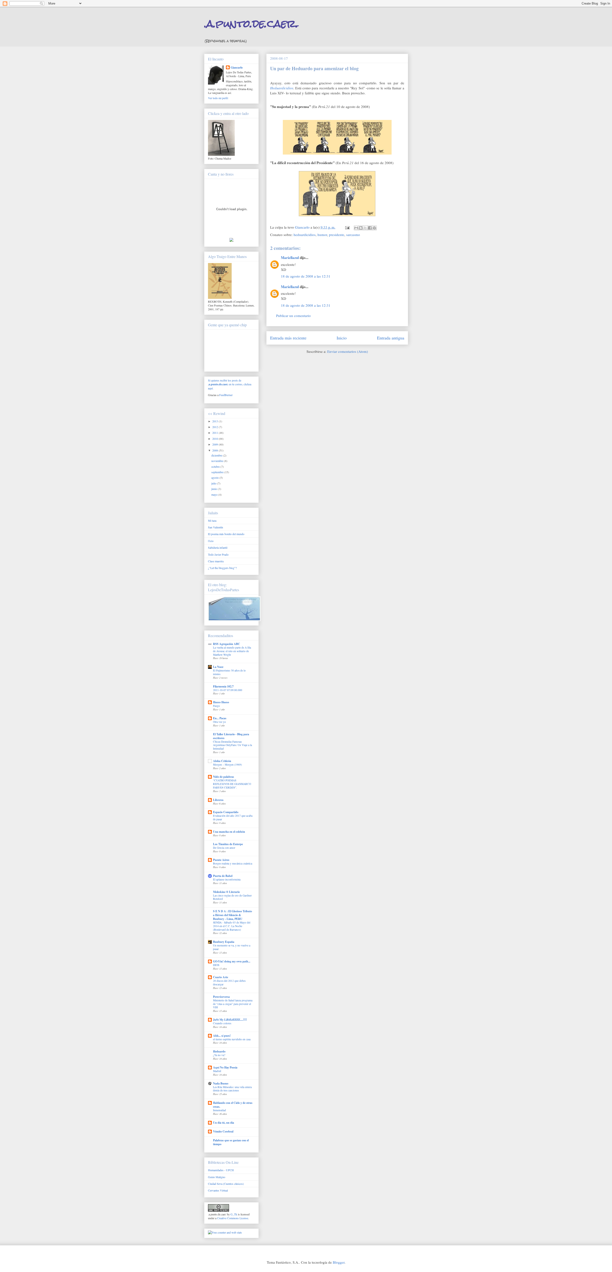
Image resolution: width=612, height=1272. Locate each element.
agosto (215, 477)
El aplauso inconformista (226, 879)
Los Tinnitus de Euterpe (228, 844)
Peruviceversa (221, 997)
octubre (215, 466)
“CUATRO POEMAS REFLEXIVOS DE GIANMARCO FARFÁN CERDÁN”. (232, 783)
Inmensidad (219, 1110)
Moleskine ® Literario (226, 892)
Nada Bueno (220, 1083)
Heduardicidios (281, 88)
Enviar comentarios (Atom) (347, 351)
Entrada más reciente (288, 338)
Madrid (217, 1071)
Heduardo (219, 1051)
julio (214, 483)
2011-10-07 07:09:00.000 (227, 690)
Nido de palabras (223, 777)
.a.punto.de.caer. (251, 23)
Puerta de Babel (222, 876)
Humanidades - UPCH (221, 1170)
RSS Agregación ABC (226, 644)
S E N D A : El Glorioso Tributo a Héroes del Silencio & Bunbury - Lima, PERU (232, 915)
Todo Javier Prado (218, 554)
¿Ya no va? (219, 1055)
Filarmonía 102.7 (223, 686)
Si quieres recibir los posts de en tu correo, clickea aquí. (229, 384)
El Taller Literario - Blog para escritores (231, 736)
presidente (336, 234)
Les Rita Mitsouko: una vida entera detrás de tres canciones (232, 1088)
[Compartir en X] (365, 227)
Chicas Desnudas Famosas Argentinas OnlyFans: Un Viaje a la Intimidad (232, 745)
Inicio (342, 338)
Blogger (338, 1262)
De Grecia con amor (224, 847)
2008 (215, 450)
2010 (215, 438)
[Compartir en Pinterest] (374, 227)
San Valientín (215, 527)
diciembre (217, 455)
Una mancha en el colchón (229, 832)
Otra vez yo (219, 722)
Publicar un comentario (293, 315)
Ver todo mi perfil (218, 98)
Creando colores (222, 1023)
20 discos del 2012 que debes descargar (229, 982)
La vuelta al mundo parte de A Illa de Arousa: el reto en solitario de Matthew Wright (232, 651)
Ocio (210, 541)
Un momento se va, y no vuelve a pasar (231, 947)
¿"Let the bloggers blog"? (222, 568)
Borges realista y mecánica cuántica (232, 863)
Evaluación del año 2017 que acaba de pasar (232, 817)
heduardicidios (305, 234)
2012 (215, 427)
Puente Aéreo (221, 860)
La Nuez (218, 667)
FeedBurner (226, 395)
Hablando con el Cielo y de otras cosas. (232, 1105)
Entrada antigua (390, 338)
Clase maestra (216, 561)
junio (214, 489)
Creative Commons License (232, 1218)
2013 (215, 421)
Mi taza (212, 520)
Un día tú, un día (223, 1123)
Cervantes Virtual (218, 1190)
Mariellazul (290, 257)
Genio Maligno (216, 1177)
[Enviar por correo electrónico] (356, 227)
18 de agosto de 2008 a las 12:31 (305, 276)
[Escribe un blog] (360, 227)
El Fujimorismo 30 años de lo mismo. (229, 672)
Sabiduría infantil (217, 547)
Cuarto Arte (220, 977)
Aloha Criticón (222, 761)
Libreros (218, 800)
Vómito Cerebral (223, 1131)
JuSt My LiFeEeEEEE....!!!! (230, 1020)
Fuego (216, 706)
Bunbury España (223, 942)
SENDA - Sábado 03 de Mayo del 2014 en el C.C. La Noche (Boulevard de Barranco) (231, 926)
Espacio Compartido (225, 812)
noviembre (217, 461)
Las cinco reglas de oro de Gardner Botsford (232, 897)
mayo (214, 494)
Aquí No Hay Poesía (225, 1067)
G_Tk (233, 1214)
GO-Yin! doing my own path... (231, 961)
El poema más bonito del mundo (226, 534)
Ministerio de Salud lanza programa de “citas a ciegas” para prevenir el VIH (232, 1003)
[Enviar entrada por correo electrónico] (347, 227)
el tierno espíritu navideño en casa (232, 1039)
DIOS (216, 965)
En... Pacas (219, 718)
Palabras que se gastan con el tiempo (231, 1142)
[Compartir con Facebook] (369, 227)
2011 (215, 433)
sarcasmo (353, 234)
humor (322, 234)
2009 (215, 444)
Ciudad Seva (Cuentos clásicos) (226, 1184)
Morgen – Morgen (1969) (227, 764)
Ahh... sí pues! (222, 1036)
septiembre (217, 472)
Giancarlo (237, 67)
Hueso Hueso (221, 702)
